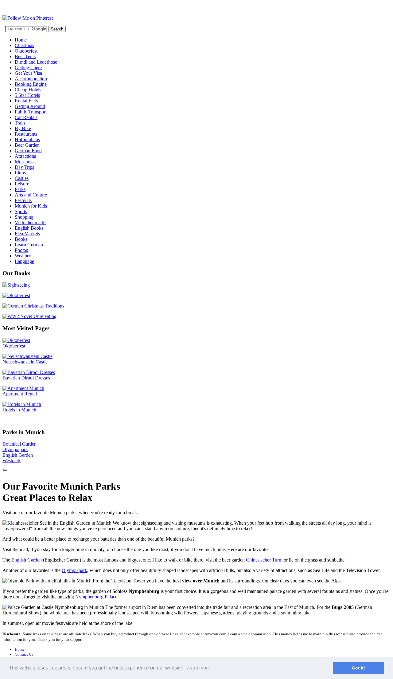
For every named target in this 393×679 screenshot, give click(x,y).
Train (20, 122)
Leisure (22, 183)
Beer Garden (27, 145)
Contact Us (24, 654)
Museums (24, 161)
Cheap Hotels (28, 89)
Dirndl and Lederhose (36, 62)
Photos (21, 250)
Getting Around (30, 106)
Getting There (28, 67)
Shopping (24, 217)
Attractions (25, 156)
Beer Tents (25, 56)
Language (24, 261)
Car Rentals (26, 117)
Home (21, 39)
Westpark (11, 460)
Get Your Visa (28, 73)
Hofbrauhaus (27, 139)
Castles (22, 178)
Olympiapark (15, 449)
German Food (28, 150)
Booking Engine (31, 84)
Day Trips (24, 167)
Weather (23, 255)
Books (21, 239)
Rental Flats (26, 100)
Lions (20, 172)
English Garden (17, 455)
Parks (20, 189)
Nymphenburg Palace (96, 596)
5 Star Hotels (27, 95)
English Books (29, 228)
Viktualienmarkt (30, 222)
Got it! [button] (358, 667)
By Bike (23, 128)
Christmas (24, 45)
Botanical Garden (19, 444)
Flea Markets (27, 233)
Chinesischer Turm (264, 559)
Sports (21, 211)
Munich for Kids (31, 205)
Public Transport (31, 111)
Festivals (23, 200)
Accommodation (31, 78)
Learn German (29, 244)
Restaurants (26, 134)
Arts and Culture (31, 194)
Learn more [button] (197, 667)
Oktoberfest (26, 51)
